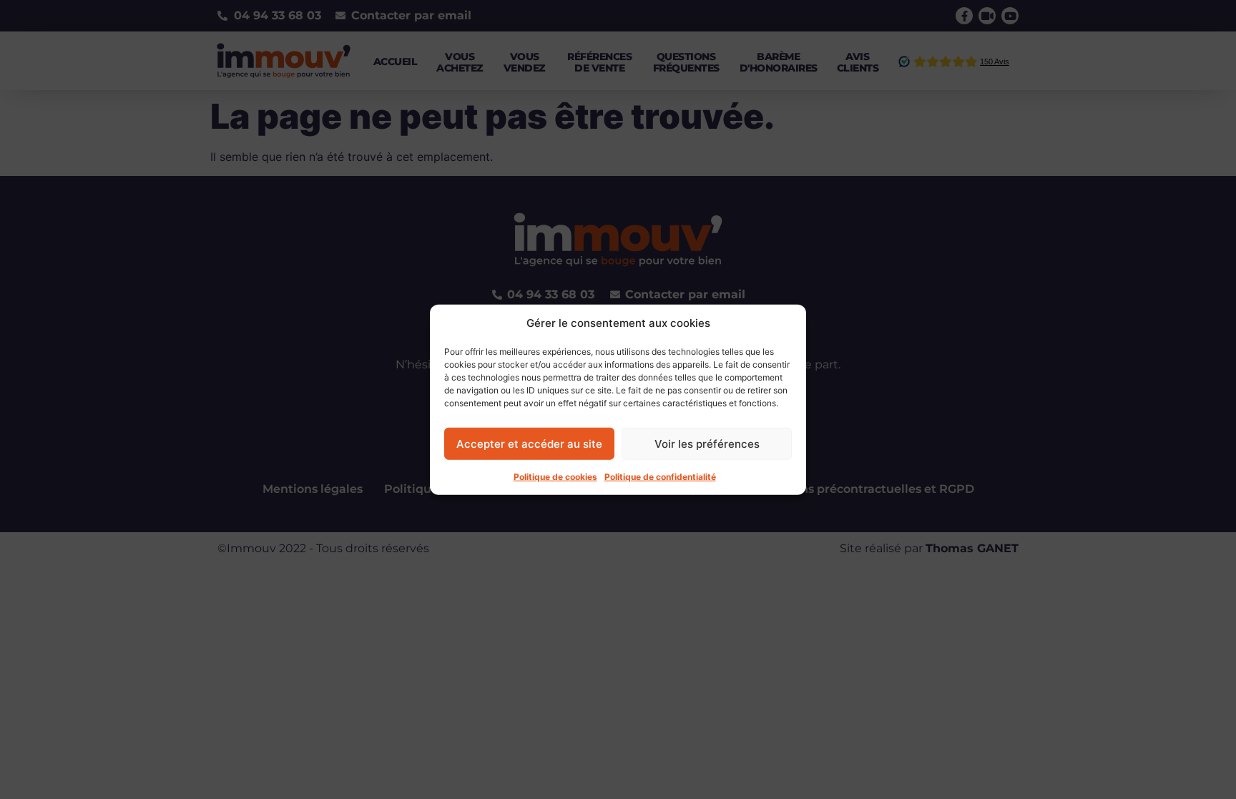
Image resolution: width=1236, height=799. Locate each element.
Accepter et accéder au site (529, 443)
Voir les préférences (707, 443)
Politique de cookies (555, 476)
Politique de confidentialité (660, 476)
